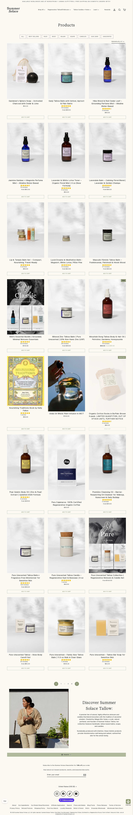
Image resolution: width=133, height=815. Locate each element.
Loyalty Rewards (66, 808)
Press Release (102, 805)
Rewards (107, 9)
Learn (95, 9)
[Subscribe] (84, 775)
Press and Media (79, 805)
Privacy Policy (15, 808)
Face (45, 36)
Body (54, 36)
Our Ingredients (23, 805)
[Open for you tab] (128, 801)
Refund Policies (27, 808)
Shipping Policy (39, 808)
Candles (83, 36)
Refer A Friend (78, 808)
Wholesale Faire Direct (115, 808)
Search (69, 805)
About (14, 805)
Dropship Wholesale (98, 808)
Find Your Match (52, 808)
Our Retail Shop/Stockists (40, 805)
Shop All (41, 9)
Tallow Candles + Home (81, 9)
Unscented (107, 36)
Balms (63, 36)
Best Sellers (34, 36)
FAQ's (87, 808)
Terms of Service (115, 805)
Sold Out (107, 429)
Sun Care (94, 36)
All (23, 36)
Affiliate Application (58, 805)
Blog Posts (91, 805)
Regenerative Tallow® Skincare (58, 9)
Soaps (72, 36)
